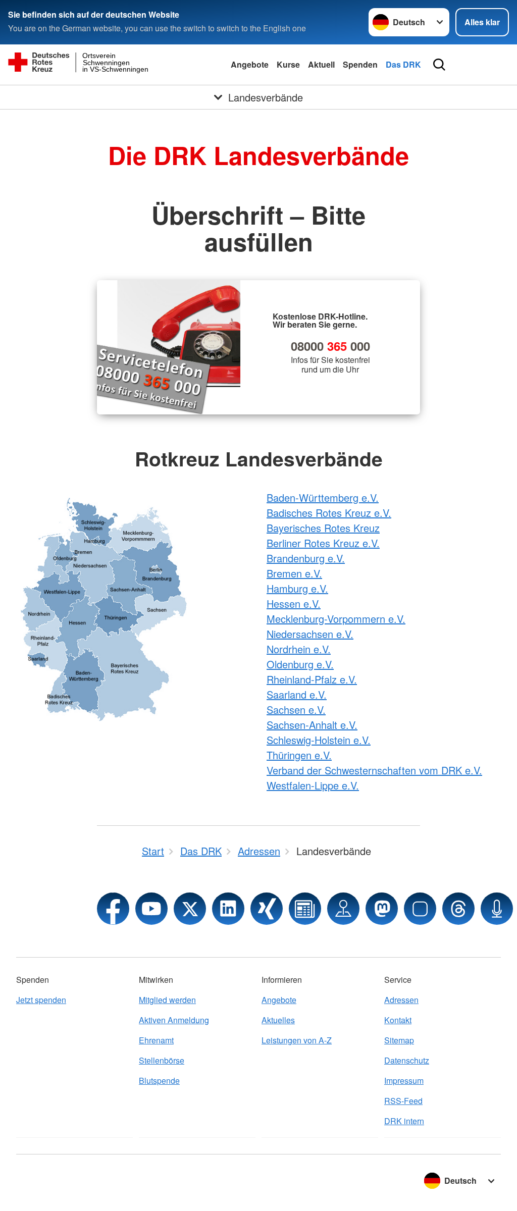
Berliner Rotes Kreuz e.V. (323, 543)
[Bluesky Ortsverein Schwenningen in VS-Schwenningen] (420, 908)
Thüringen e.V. (299, 755)
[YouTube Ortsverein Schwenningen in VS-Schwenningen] (151, 908)
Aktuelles (278, 1020)
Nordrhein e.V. (299, 649)
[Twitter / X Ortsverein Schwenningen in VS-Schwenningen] (190, 908)
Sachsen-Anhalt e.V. (312, 724)
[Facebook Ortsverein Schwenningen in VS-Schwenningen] (113, 908)
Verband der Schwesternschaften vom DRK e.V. (374, 770)
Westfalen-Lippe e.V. (313, 785)
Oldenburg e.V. (300, 664)
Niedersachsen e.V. (310, 633)
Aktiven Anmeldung (174, 1020)
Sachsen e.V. (296, 709)
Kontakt (397, 1020)
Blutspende (159, 1080)
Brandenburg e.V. (306, 558)
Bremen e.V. (294, 573)
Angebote (250, 64)
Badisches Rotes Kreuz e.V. (329, 512)
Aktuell (321, 64)
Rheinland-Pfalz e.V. (312, 679)
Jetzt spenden (41, 1000)
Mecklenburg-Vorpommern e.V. (336, 618)
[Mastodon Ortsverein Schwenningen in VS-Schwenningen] (382, 908)
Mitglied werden (167, 1000)
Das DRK (403, 64)
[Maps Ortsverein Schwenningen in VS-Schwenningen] (343, 908)
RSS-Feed (403, 1101)
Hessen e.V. (294, 603)
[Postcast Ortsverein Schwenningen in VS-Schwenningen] (497, 908)
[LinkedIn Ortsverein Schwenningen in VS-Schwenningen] (228, 908)
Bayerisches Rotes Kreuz (323, 527)
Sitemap (399, 1040)
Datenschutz (406, 1060)
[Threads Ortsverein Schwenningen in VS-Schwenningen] (458, 908)
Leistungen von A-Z (297, 1040)
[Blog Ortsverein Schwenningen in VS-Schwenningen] (305, 908)
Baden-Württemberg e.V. (323, 497)
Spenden (360, 64)
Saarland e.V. (297, 694)
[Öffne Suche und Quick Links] (439, 65)
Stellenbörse (161, 1060)
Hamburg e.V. (297, 588)
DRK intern (404, 1121)
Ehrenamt (156, 1040)
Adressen (401, 1000)
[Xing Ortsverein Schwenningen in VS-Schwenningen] (266, 908)
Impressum (404, 1080)
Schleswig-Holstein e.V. (319, 739)
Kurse (288, 64)
